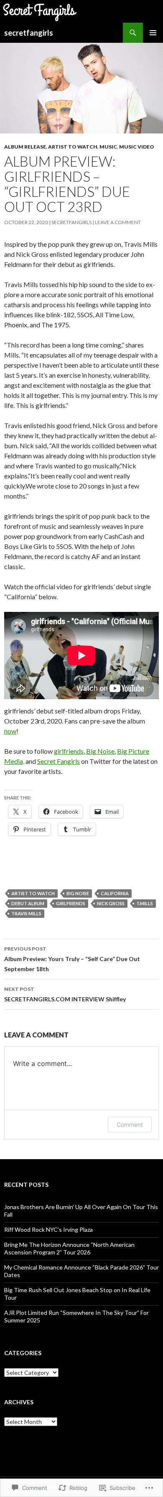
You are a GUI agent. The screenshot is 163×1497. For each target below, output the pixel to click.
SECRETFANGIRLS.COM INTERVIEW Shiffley (65, 994)
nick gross (111, 903)
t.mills (144, 903)
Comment (130, 1124)
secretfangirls (28, 32)
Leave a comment (118, 222)
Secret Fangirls (58, 761)
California (115, 893)
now (10, 731)
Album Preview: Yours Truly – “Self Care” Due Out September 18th (72, 959)
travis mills (26, 913)
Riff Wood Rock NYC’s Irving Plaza (48, 1229)
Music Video (136, 147)
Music (108, 147)
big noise (77, 893)
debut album (27, 903)
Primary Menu (153, 33)
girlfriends (69, 751)
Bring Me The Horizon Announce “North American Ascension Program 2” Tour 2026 (69, 1248)
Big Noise (100, 751)
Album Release (25, 147)
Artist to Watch (72, 147)
